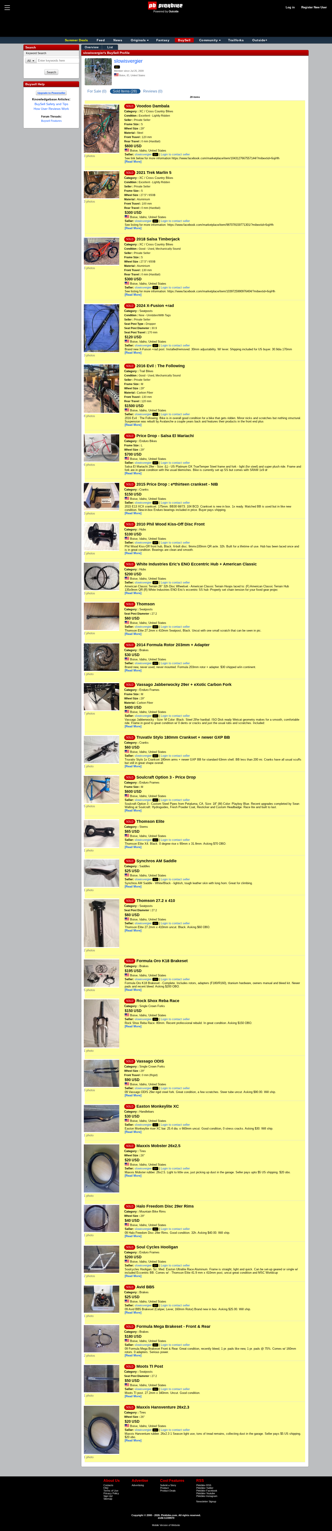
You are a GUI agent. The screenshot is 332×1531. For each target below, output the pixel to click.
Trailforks (236, 40)
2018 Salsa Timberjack (158, 239)
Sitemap (107, 1498)
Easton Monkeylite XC (157, 1106)
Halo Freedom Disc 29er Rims (165, 1206)
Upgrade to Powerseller (51, 93)
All (29, 60)
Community (208, 40)
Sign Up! (108, 1496)
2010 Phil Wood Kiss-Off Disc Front (170, 524)
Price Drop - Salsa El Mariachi (165, 435)
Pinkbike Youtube (205, 1493)
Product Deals (168, 1490)
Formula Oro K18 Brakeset (162, 961)
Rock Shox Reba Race (157, 1000)
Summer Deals (77, 40)
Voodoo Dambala (152, 106)
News (117, 40)
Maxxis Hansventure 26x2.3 (162, 1407)
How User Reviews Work (51, 109)
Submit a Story (168, 1485)
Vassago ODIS (150, 1061)
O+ (117, 67)
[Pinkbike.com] (166, 5)
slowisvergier (128, 61)
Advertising (138, 1485)
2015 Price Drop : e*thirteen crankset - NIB (177, 484)
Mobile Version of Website (166, 1525)
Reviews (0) (152, 91)
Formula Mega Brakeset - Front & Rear (173, 1326)
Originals (138, 40)
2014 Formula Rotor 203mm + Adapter (173, 645)
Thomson (145, 604)
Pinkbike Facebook (206, 1490)
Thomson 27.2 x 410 (155, 900)
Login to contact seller (175, 154)
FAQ (105, 1488)
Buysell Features (51, 120)
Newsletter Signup (206, 1501)
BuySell (184, 40)
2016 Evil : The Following (160, 366)
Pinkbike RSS (203, 1485)
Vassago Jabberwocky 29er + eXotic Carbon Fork (183, 684)
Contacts (108, 1485)
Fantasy (163, 40)
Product (164, 1488)
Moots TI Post (149, 1366)
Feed (101, 40)
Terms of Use (110, 1490)
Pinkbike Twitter (204, 1488)
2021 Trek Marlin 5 (153, 172)
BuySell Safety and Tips (51, 104)
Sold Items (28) (125, 91)
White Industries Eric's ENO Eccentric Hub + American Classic (196, 564)
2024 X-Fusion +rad (155, 305)
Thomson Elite (150, 821)
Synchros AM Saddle (156, 861)
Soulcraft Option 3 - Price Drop (166, 777)
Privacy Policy (111, 1493)
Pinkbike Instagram (206, 1496)
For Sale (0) (97, 91)
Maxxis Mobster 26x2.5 (158, 1146)
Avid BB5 (145, 1287)
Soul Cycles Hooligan (157, 1247)
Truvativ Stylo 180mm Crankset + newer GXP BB (183, 737)
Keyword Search (36, 53)
